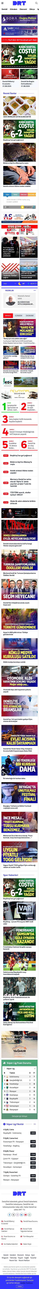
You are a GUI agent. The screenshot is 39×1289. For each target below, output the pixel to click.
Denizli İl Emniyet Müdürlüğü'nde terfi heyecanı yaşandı (22, 433)
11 (27, 66)
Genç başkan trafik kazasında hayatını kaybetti (20, 420)
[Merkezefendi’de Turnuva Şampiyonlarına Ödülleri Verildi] (19, 559)
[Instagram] (17, 1214)
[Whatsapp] (29, 1214)
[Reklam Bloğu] (19, 19)
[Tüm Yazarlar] (35, 290)
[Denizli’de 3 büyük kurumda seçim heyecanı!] (19, 589)
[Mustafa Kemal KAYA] (10, 300)
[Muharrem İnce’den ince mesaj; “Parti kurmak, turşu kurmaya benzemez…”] (19, 822)
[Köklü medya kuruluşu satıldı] (19, 648)
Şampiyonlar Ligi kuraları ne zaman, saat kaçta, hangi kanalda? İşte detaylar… (12, 407)
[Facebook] (9, 1214)
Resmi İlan (13, 1260)
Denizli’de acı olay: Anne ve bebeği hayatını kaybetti (31, 445)
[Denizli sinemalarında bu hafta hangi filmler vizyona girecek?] (19, 530)
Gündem (13, 9)
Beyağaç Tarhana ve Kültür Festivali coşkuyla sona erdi (17, 807)
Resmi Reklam (24, 1260)
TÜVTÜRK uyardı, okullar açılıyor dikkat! (20, 493)
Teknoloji (13, 1257)
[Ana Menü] (2, 3)
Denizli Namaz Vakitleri (7, 1230)
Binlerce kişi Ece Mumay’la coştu (21, 463)
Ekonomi (23, 9)
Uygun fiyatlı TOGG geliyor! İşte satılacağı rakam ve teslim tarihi (19, 866)
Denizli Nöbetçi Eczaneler (7, 1222)
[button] (36, 512)
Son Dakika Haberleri (11, 1244)
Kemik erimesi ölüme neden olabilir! (21, 472)
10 (24, 66)
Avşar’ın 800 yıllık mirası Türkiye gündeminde (15, 633)
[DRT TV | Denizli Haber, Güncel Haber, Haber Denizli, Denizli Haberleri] (19, 3)
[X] (13, 1214)
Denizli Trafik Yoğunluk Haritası (26, 1230)
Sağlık (26, 1257)
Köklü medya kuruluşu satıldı (14, 662)
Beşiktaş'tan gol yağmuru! (21, 455)
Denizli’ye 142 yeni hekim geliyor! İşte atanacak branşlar (17, 720)
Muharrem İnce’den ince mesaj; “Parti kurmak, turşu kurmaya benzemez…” (17, 837)
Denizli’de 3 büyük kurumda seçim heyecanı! (16, 604)
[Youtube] (25, 1214)
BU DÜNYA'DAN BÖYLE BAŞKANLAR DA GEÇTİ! (25, 303)
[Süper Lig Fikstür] (35, 1124)
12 (29, 66)
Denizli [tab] (8, 315)
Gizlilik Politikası (26, 1283)
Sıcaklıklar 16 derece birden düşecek (13, 445)
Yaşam (20, 1257)
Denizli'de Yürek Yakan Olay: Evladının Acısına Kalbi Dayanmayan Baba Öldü (17, 750)
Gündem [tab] (18, 315)
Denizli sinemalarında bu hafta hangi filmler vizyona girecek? (17, 545)
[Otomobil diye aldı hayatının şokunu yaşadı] (19, 676)
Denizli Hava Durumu (30, 1221)
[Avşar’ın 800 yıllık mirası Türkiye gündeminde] (19, 619)
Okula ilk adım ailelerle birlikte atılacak (23, 502)
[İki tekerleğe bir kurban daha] (19, 765)
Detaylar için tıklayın (19, 1116)
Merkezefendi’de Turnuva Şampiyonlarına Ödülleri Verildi (19, 574)
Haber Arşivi (27, 1244)
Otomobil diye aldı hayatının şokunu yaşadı (17, 691)
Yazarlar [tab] (9, 290)
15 (36, 66)
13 (31, 66)
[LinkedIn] (21, 1214)
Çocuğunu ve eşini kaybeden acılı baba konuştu (31, 407)
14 (34, 66)
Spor (9, 403)
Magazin (5, 1257)
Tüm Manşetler (28, 1236)
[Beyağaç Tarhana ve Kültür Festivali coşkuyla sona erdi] (19, 792)
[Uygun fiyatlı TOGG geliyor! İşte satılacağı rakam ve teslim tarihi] (19, 851)
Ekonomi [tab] (29, 315)
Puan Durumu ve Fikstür (8, 1237)
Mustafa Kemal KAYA (24, 297)
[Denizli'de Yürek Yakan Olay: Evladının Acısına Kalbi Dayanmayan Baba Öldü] (19, 735)
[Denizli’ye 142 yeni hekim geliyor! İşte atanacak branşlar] (19, 705)
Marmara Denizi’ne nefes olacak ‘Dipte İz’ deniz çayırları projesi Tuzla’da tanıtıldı (20, 483)
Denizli (4, 9)
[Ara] (36, 3)
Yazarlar (33, 1257)
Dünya (32, 9)
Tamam (19, 1286)
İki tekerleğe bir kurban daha (14, 778)
